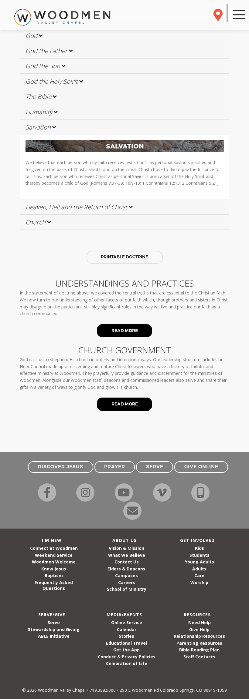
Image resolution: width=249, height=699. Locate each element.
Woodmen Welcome (54, 562)
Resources (197, 614)
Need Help (199, 622)
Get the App (126, 650)
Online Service (126, 622)
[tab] (124, 35)
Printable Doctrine (124, 257)
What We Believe (126, 555)
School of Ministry (126, 589)
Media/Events (124, 614)
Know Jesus (53, 569)
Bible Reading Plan (199, 650)
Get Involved (197, 540)
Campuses (126, 575)
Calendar (126, 629)
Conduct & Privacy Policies (126, 657)
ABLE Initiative (54, 636)
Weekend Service (54, 555)
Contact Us (126, 562)
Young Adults (199, 562)
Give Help (199, 629)
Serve (54, 622)
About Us (124, 540)
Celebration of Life (126, 663)
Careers (126, 582)
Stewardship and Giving (54, 629)
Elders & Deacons (126, 569)
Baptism (54, 575)
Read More (124, 330)
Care (199, 575)
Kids (199, 548)
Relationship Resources (199, 636)
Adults (199, 569)
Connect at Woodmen (54, 548)
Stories (126, 636)
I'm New (52, 540)
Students (199, 555)
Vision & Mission (126, 548)
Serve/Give (51, 614)
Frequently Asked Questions (54, 585)
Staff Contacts (199, 657)
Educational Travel (126, 643)
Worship (199, 582)
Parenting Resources (199, 643)
